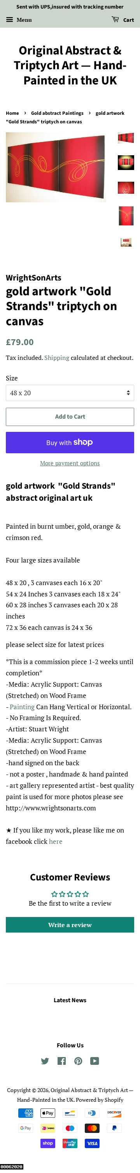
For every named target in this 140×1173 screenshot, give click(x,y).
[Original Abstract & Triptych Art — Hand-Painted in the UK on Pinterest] (78, 1062)
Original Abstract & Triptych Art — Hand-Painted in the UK (70, 65)
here (56, 841)
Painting (22, 706)
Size (12, 377)
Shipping (56, 357)
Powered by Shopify (99, 1099)
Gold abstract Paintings (57, 113)
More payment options (70, 463)
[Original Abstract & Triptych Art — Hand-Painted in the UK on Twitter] (45, 1062)
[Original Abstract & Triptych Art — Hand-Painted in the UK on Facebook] (61, 1062)
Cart (128, 20)
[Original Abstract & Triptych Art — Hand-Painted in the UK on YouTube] (94, 1062)
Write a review (70, 925)
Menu (23, 19)
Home (12, 113)
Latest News (70, 1000)
